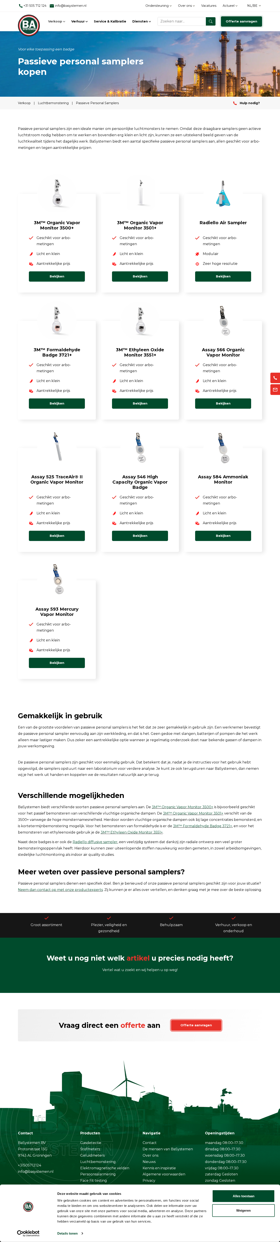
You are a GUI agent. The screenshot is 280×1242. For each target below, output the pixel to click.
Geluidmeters (92, 1155)
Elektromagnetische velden (104, 1168)
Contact (150, 1143)
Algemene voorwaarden (164, 1174)
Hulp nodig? (249, 103)
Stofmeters (90, 1149)
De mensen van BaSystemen (168, 1149)
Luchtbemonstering (54, 103)
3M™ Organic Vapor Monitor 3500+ (182, 807)
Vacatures (208, 6)
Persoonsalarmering (98, 1174)
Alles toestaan (243, 1196)
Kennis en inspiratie (159, 1168)
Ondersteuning (157, 6)
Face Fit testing (93, 1180)
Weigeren (243, 1210)
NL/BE (252, 6)
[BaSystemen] (29, 21)
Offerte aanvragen (241, 21)
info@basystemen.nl (70, 6)
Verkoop (55, 21)
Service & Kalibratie (110, 21)
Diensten (140, 21)
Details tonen (67, 1233)
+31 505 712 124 (34, 6)
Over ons (185, 6)
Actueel (229, 6)
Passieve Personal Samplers (97, 103)
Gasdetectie (90, 1143)
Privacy (149, 1180)
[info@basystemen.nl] (275, 389)
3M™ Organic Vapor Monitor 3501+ (193, 813)
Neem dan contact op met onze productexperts (60, 890)
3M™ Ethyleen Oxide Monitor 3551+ (132, 832)
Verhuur (78, 21)
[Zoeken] (210, 21)
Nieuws (149, 1162)
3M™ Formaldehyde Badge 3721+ (202, 826)
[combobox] (187, 21)
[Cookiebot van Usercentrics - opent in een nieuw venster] (28, 1233)
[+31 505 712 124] (275, 378)
